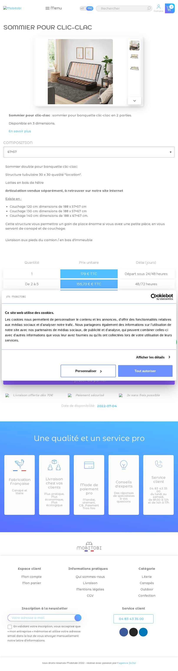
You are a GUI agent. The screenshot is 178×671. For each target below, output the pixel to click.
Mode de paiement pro (89, 489)
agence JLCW (127, 662)
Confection (146, 596)
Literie (147, 577)
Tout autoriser (145, 371)
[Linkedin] (143, 632)
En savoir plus (20, 131)
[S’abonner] (77, 617)
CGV (90, 596)
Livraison (90, 583)
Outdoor (146, 589)
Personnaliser (85, 371)
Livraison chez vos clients (54, 483)
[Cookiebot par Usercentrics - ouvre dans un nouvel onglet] (154, 296)
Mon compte (31, 577)
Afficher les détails (150, 357)
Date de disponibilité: (78, 406)
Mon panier (31, 583)
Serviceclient (159, 479)
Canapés (147, 583)
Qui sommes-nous (90, 577)
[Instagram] (133, 632)
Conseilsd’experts (124, 484)
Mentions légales (90, 589)
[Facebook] (123, 632)
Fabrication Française (20, 481)
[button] (133, 618)
